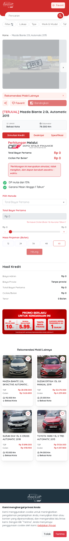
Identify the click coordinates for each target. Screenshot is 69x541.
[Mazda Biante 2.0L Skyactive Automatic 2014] (17, 367)
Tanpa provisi (58, 281)
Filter (7, 24)
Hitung (34, 251)
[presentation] (63, 67)
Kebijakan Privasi (47, 525)
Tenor (6, 298)
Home (5, 35)
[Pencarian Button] (60, 16)
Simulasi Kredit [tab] (16, 135)
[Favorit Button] (28, 358)
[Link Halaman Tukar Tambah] (47, 5)
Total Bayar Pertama (14, 210)
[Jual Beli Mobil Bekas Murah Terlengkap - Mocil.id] (8, 5)
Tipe (34, 24)
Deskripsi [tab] (39, 135)
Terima (60, 534)
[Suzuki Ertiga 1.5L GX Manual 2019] (51, 367)
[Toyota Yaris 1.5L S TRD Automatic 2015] (51, 421)
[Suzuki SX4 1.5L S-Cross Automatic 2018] (17, 421)
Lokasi (22, 24)
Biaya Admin (9, 276)
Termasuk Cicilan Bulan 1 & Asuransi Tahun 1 (46, 222)
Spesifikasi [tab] (57, 135)
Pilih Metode (9, 196)
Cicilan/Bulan (10, 293)
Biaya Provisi (9, 281)
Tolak (47, 534)
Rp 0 (63, 276)
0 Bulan (62, 298)
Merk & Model (50, 24)
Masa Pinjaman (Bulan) (15, 237)
